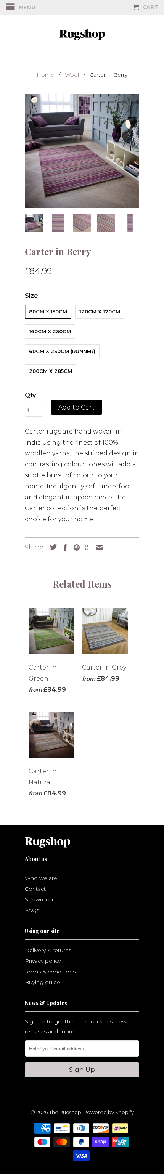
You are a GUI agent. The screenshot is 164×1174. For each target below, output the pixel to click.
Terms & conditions (50, 971)
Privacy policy (43, 960)
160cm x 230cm (50, 331)
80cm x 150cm (48, 311)
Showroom (40, 899)
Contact (35, 888)
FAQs (32, 910)
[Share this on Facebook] (63, 547)
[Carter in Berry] (82, 151)
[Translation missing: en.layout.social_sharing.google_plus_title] (86, 547)
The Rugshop (65, 1112)
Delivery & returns (48, 950)
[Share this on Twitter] (51, 547)
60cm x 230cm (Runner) (62, 351)
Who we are (41, 878)
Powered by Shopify (109, 1112)
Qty (30, 395)
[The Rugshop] (82, 34)
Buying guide (42, 982)
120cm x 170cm (99, 311)
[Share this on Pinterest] (75, 547)
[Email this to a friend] (98, 547)
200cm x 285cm (50, 371)
